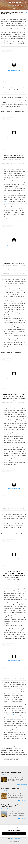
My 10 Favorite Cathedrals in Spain (11, 772)
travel (17, 759)
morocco (6, 759)
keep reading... (22, 784)
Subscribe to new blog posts (14, 833)
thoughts (12, 759)
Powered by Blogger (15, 838)
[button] (26, 12)
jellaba (5, 201)
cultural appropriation (13, 714)
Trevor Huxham (14, 2)
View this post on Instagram (13, 70)
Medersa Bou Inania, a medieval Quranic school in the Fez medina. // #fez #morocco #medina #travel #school (14, 504)
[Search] (26, 3)
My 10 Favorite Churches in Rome (10, 788)
